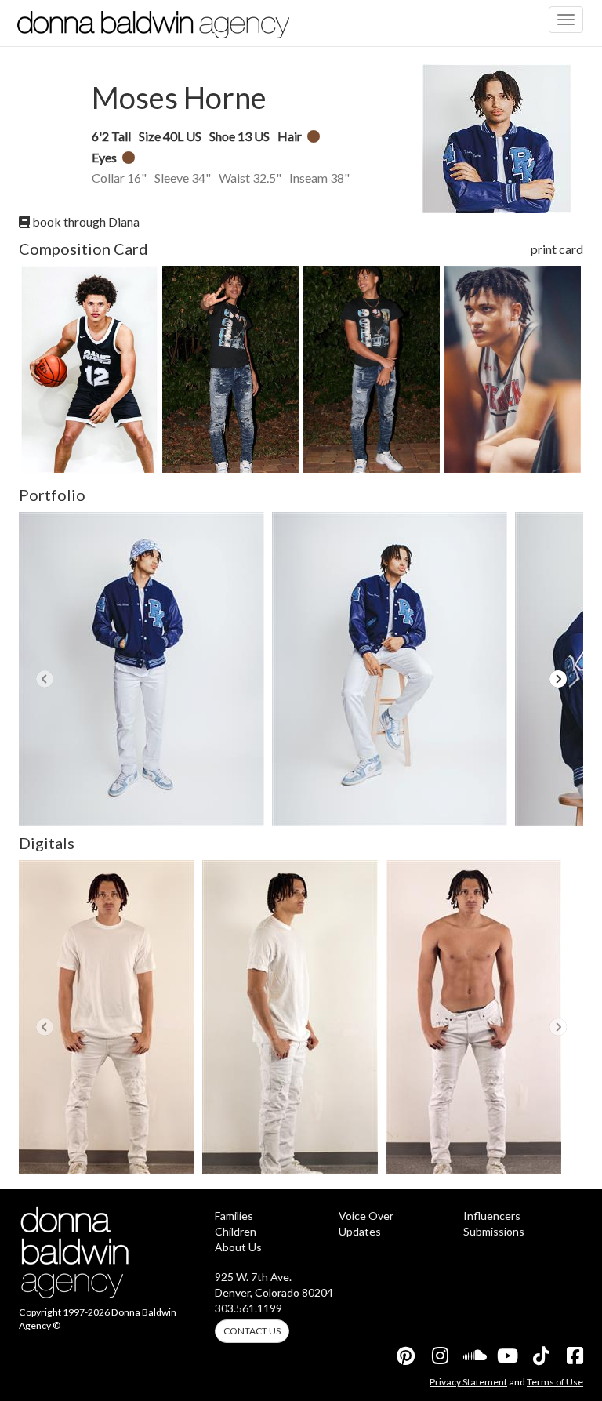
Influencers (491, 1215)
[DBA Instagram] (439, 1355)
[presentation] (44, 679)
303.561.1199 (248, 1308)
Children (235, 1231)
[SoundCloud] (472, 1355)
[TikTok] (540, 1355)
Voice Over (366, 1215)
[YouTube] (506, 1355)
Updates (360, 1231)
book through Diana (85, 221)
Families (234, 1215)
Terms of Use (555, 1382)
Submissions (493, 1231)
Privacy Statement (468, 1382)
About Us (238, 1247)
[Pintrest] (405, 1355)
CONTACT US (252, 1331)
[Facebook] (573, 1355)
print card (557, 248)
